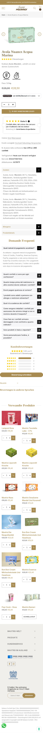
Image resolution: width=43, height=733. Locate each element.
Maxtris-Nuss (7, 497)
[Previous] (3, 34)
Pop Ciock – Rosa (9, 607)
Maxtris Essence (29, 569)
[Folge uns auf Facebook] (9, 664)
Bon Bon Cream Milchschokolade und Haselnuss (31, 535)
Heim (3, 15)
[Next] (39, 34)
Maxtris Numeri (28, 607)
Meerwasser (16, 138)
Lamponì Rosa (8, 428)
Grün (9, 138)
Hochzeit (18, 143)
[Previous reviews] (4, 125)
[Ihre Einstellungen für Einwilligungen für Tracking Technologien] (39, 729)
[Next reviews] (39, 125)
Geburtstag (26, 143)
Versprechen (36, 143)
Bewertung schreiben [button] (21, 375)
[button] (7, 59)
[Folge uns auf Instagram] (13, 664)
